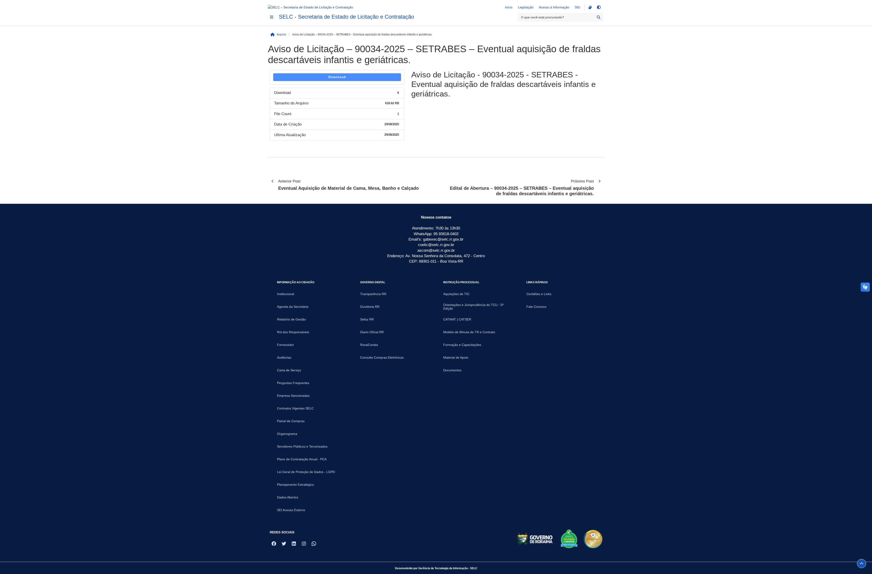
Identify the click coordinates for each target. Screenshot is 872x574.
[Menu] (271, 17)
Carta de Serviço (289, 370)
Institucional (285, 294)
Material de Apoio (455, 357)
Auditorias (284, 357)
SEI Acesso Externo (291, 510)
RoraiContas (369, 345)
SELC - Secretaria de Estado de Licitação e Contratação (346, 17)
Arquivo (281, 34)
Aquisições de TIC (456, 294)
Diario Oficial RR (372, 332)
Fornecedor (285, 345)
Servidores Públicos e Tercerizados (302, 446)
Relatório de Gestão (291, 319)
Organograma (287, 434)
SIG (577, 7)
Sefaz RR (367, 319)
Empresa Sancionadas (293, 395)
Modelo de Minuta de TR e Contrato (469, 332)
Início (509, 7)
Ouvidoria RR (369, 306)
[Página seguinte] (599, 181)
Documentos (452, 370)
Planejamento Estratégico (295, 484)
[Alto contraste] (598, 7)
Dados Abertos (287, 497)
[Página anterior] (272, 181)
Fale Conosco (536, 306)
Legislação (525, 7)
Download (337, 77)
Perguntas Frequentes (293, 383)
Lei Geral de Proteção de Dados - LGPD (306, 472)
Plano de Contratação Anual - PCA (302, 459)
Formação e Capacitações (462, 345)
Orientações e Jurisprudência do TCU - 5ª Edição (473, 306)
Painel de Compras (291, 421)
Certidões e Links (538, 294)
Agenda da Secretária (292, 306)
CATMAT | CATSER (457, 319)
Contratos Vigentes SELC (295, 408)
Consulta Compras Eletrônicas (382, 357)
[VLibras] (589, 7)
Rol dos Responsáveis (293, 332)
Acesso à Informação (554, 7)
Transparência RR (373, 294)
